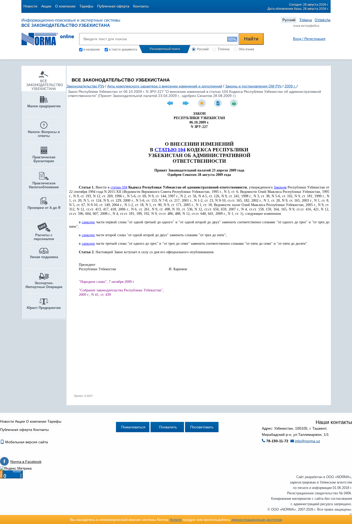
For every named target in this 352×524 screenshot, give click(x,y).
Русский (288, 20)
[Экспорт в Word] (218, 103)
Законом (280, 187)
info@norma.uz (307, 441)
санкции (88, 222)
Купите (176, 520)
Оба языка (246, 49)
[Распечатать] (234, 103)
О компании (65, 6)
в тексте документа (123, 49)
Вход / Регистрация (309, 39)
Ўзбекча (305, 20)
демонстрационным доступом (256, 520)
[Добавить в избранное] (202, 103)
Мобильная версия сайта (26, 442)
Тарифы (86, 6)
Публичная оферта (113, 6)
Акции (46, 6)
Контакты (141, 6)
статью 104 (119, 187)
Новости (30, 6)
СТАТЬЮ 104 (170, 149)
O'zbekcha (322, 20)
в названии (91, 49)
